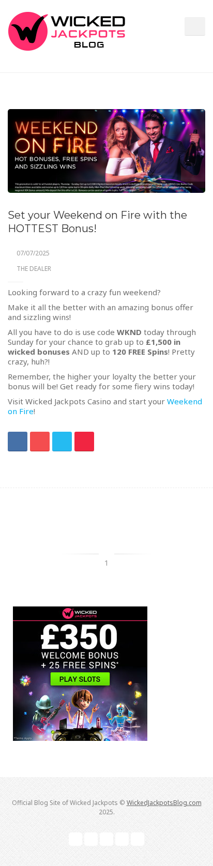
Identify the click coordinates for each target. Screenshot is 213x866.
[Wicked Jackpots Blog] (66, 30)
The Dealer (34, 268)
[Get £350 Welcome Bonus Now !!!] (80, 673)
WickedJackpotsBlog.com (164, 802)
